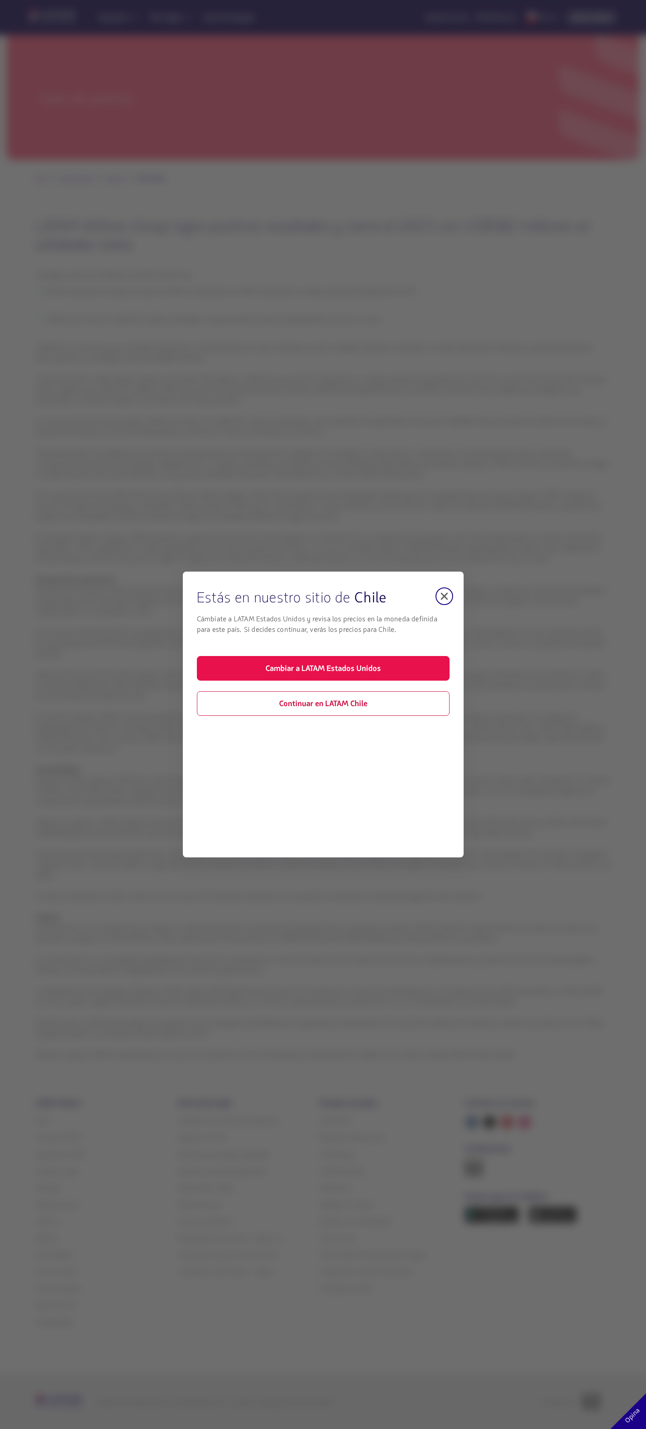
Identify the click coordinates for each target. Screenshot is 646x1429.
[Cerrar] (444, 596)
